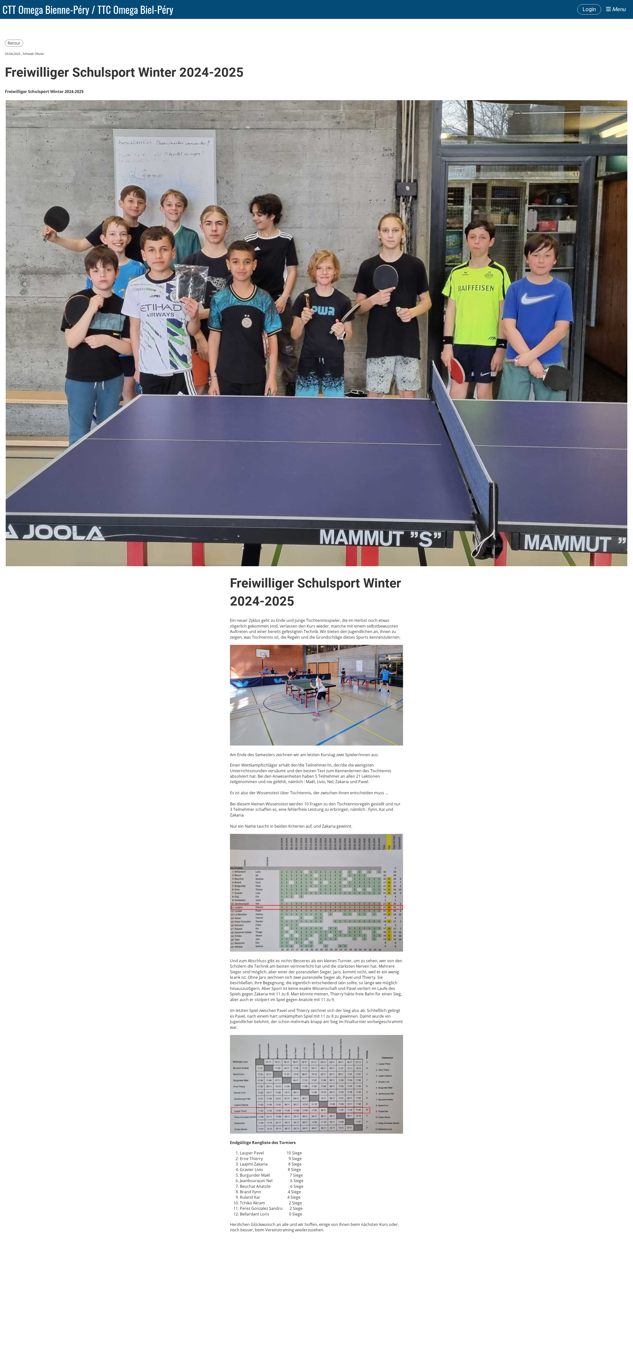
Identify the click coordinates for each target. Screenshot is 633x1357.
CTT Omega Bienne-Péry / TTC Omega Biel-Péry (87, 9)
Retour (14, 43)
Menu (618, 9)
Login (589, 9)
